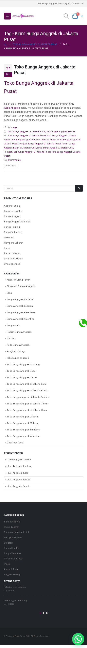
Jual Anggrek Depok (18, 486)
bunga (14, 127)
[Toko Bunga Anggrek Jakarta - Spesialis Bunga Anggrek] (23, 16)
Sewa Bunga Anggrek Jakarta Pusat (55, 147)
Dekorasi (9, 237)
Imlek (7, 248)
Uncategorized (12, 264)
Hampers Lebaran (13, 243)
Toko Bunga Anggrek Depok (22, 377)
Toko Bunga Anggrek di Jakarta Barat (27, 384)
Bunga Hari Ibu (12, 227)
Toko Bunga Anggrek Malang (22, 423)
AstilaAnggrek (12, 107)
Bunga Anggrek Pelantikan (21, 312)
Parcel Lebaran (12, 253)
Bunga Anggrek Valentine (20, 319)
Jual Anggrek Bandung (19, 466)
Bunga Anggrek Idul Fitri (20, 299)
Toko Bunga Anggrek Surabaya (23, 429)
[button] (40, 613)
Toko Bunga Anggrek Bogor (21, 371)
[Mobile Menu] (7, 16)
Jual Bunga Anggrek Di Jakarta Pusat (26, 135)
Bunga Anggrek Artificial (17, 221)
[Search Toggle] (66, 16)
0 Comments (14, 160)
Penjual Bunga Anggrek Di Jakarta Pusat (40, 143)
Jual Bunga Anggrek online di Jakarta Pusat (33, 139)
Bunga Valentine (13, 232)
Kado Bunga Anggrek (18, 345)
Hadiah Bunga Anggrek (19, 332)
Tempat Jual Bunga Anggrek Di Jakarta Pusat (27, 152)
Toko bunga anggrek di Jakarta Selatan (28, 397)
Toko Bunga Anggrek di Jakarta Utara (27, 410)
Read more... (11, 166)
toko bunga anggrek (18, 358)
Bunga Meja (13, 325)
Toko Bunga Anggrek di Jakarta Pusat (26, 131)
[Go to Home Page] (5, 44)
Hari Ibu (11, 338)
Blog (9, 293)
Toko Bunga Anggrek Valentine (23, 436)
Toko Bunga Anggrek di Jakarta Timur (27, 403)
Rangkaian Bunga (13, 258)
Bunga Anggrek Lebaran (20, 306)
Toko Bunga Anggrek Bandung (23, 364)
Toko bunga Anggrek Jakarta (60, 131)
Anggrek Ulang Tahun (18, 279)
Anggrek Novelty (13, 211)
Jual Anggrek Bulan (18, 473)
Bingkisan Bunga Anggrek (21, 286)
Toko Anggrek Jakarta (19, 459)
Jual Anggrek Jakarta (18, 479)
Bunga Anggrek (12, 216)
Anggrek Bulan (12, 206)
